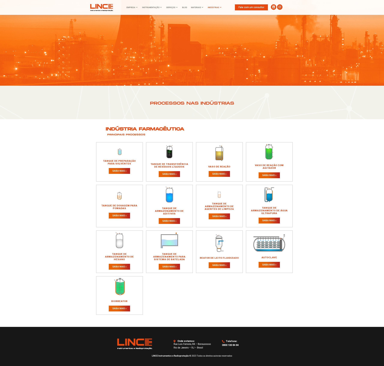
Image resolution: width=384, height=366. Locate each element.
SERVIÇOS (170, 7)
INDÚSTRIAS (213, 7)
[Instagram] (279, 7)
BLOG (184, 7)
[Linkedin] (273, 7)
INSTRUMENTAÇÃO (150, 7)
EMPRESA (130, 7)
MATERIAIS (196, 7)
